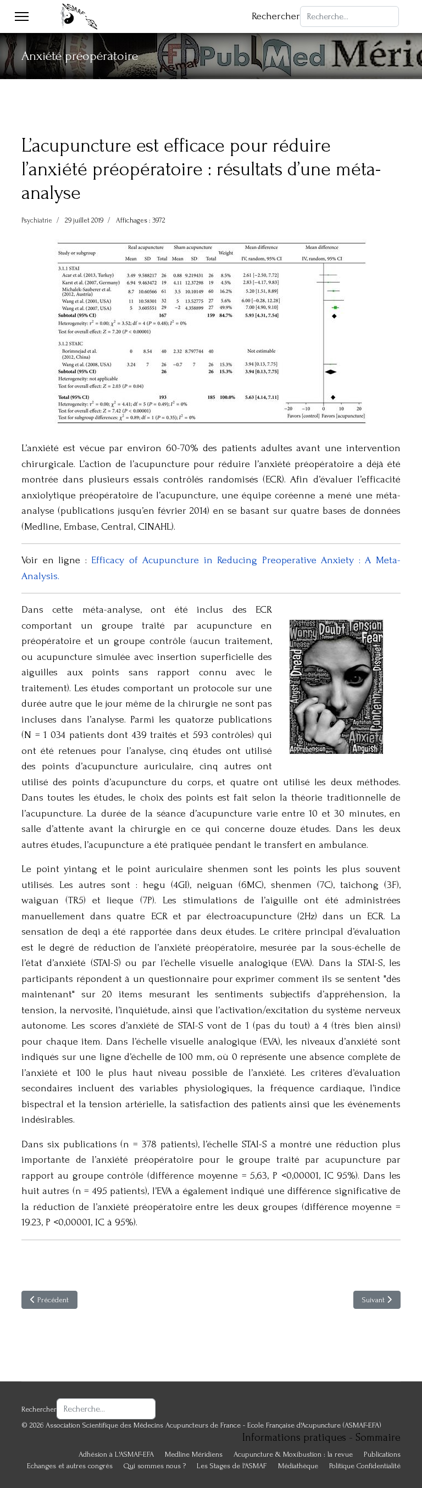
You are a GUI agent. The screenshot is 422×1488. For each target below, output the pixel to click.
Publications (382, 1454)
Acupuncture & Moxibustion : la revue (293, 1454)
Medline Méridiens (194, 1454)
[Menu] (22, 16)
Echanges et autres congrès (70, 1466)
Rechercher (276, 16)
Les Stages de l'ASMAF (232, 1466)
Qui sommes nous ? (155, 1466)
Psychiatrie (36, 220)
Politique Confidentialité (365, 1466)
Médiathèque (298, 1466)
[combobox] (349, 16)
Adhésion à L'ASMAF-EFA (116, 1454)
